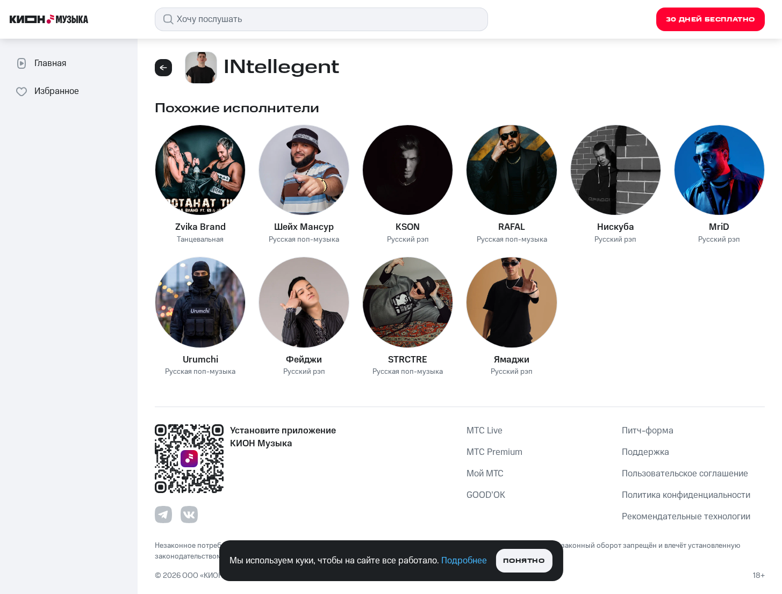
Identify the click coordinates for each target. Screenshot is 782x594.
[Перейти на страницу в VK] (189, 514)
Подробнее (464, 560)
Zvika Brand (200, 227)
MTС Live (485, 430)
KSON (408, 227)
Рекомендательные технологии (686, 516)
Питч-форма (647, 430)
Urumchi (200, 359)
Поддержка (645, 452)
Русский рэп (408, 239)
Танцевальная (200, 239)
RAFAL (511, 227)
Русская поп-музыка (304, 239)
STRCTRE (407, 359)
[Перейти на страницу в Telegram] (163, 514)
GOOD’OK (486, 495)
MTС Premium (494, 452)
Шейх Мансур (304, 227)
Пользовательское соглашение (685, 473)
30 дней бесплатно (710, 19)
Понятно (523, 561)
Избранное (56, 91)
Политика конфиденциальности (686, 495)
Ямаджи (511, 359)
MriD (719, 227)
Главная (50, 63)
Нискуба (615, 227)
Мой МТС (485, 473)
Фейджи (304, 359)
